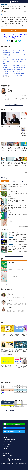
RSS (4, 451)
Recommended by (21, 172)
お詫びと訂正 (6, 453)
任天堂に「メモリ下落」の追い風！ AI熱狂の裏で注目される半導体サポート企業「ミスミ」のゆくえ (14, 61)
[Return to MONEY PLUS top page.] (14, 1)
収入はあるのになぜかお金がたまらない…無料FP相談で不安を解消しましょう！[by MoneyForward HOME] (15, 36)
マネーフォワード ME (8, 455)
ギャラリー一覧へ (14, 410)
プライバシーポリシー (8, 442)
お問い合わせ (6, 446)
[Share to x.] (12, 41)
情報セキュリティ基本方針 (9, 439)
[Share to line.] (16, 41)
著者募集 (5, 448)
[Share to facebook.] (8, 41)
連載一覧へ (14, 376)
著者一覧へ (14, 316)
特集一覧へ (14, 284)
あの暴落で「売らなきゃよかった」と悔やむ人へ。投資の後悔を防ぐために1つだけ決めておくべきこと (14, 56)
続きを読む (14, 31)
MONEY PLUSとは (7, 435)
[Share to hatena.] (19, 41)
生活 (2, 14)
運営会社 (5, 437)
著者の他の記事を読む (14, 104)
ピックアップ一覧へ (14, 255)
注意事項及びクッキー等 (8, 444)
